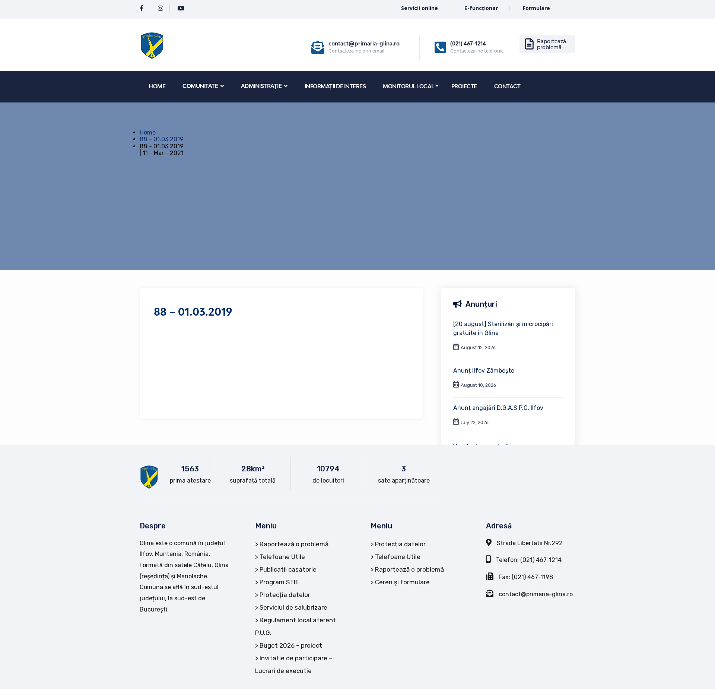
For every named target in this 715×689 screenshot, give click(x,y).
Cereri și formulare (402, 582)
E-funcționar (481, 8)
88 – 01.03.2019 (162, 139)
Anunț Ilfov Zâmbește (483, 370)
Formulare (536, 8)
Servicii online (420, 8)
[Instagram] (160, 8)
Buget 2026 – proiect (291, 645)
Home (148, 132)
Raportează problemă (551, 44)
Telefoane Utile (282, 556)
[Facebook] (141, 8)
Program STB (279, 582)
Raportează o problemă (294, 544)
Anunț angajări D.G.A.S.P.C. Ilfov (498, 407)
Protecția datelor (285, 594)
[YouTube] (181, 8)
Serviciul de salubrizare (293, 607)
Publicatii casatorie (288, 569)
